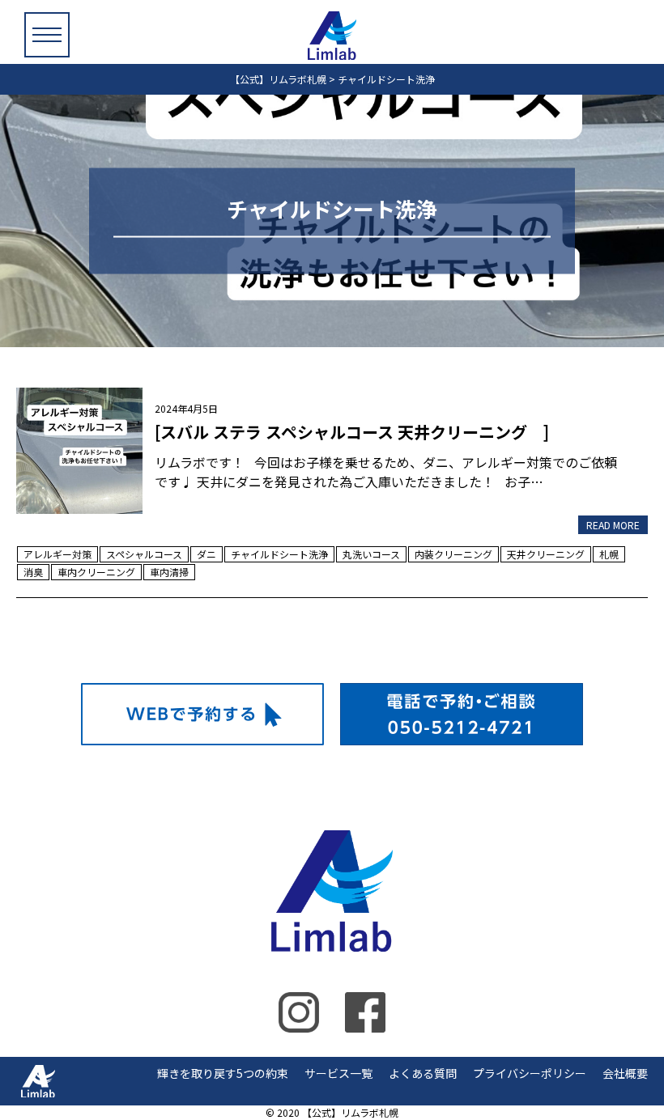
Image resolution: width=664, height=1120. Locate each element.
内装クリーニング (453, 554)
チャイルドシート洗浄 (279, 554)
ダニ (206, 554)
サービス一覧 (338, 1073)
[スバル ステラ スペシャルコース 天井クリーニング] (79, 448)
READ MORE (613, 525)
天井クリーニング (546, 554)
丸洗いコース (371, 554)
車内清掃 (169, 572)
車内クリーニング (96, 572)
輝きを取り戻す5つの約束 (222, 1073)
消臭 (33, 572)
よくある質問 (423, 1073)
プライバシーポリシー (529, 1073)
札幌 (609, 554)
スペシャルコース (144, 554)
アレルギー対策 (57, 554)
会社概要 (625, 1073)
